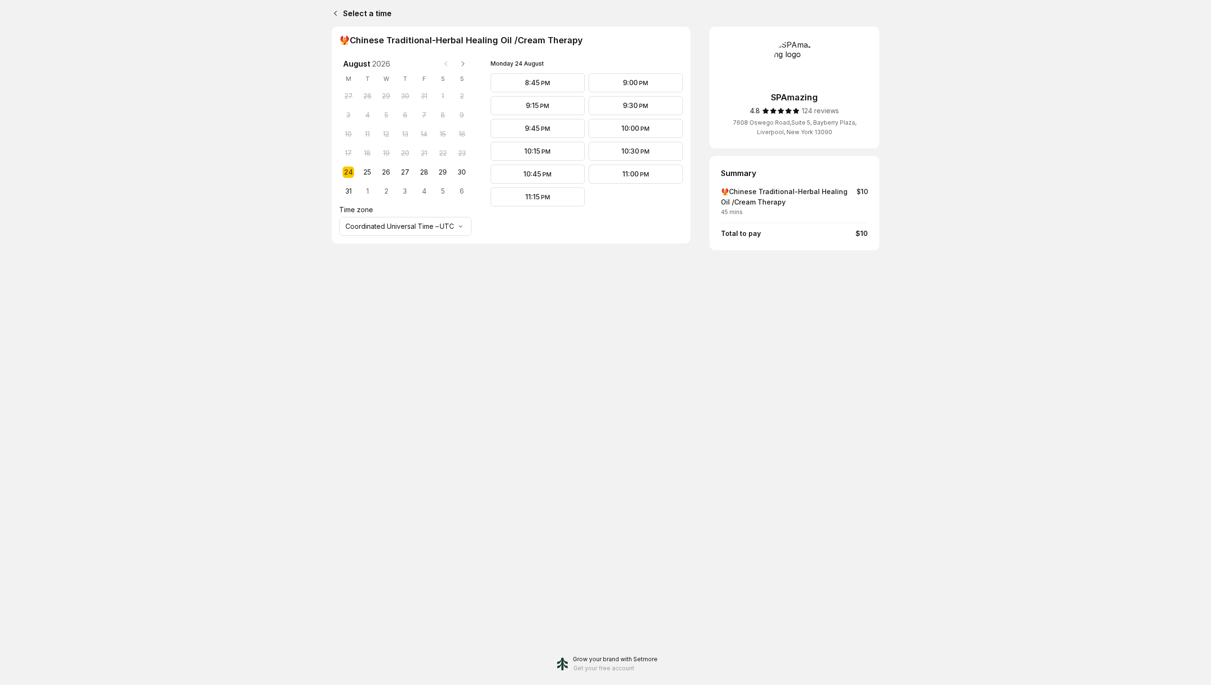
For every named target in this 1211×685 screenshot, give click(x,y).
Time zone (356, 210)
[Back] (333, 13)
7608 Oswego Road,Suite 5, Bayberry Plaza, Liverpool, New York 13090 (795, 127)
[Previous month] (445, 63)
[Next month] (463, 63)
